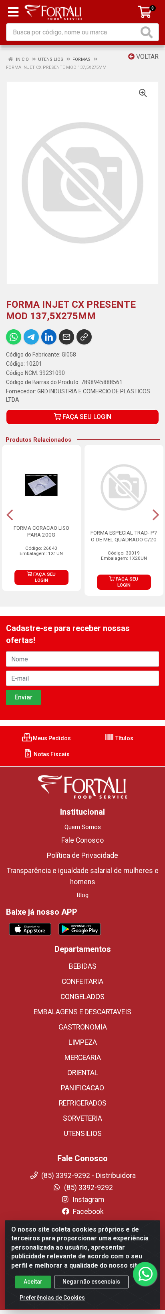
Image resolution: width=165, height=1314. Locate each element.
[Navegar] (10, 515)
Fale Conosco (82, 840)
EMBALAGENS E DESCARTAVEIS (82, 1012)
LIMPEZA (82, 1042)
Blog (83, 895)
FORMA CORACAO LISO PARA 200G (41, 531)
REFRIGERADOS (83, 1103)
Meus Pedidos (51, 738)
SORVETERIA (82, 1118)
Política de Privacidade (82, 855)
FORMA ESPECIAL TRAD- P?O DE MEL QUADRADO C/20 (124, 536)
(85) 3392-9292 (87, 1188)
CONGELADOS (82, 997)
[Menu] (13, 12)
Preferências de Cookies (52, 1297)
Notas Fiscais (51, 754)
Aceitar (33, 1281)
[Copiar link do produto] (84, 337)
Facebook (87, 1212)
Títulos (123, 738)
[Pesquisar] (148, 32)
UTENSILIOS (83, 1134)
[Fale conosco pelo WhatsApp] (145, 1274)
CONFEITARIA (82, 981)
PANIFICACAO (82, 1088)
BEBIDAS (83, 966)
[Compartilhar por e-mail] (66, 337)
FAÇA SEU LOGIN (86, 417)
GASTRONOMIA (82, 1027)
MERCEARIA (82, 1058)
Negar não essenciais (91, 1281)
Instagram (87, 1200)
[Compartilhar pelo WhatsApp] (13, 337)
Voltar (147, 56)
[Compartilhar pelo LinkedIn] (48, 337)
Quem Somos (82, 827)
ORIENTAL (82, 1073)
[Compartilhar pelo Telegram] (31, 337)
